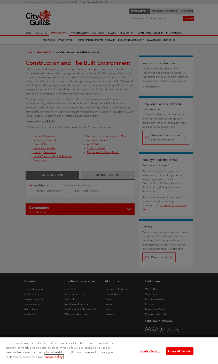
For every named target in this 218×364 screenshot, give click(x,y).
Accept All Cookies (180, 351)
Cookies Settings (150, 351)
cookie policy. (53, 357)
